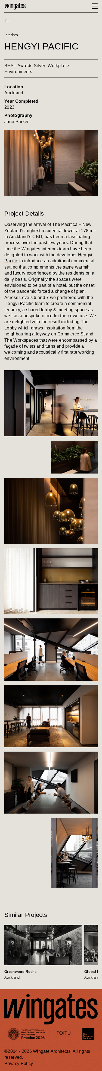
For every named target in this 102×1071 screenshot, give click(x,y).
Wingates (31, 249)
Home (15, 6)
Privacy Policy (18, 1063)
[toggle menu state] (95, 6)
